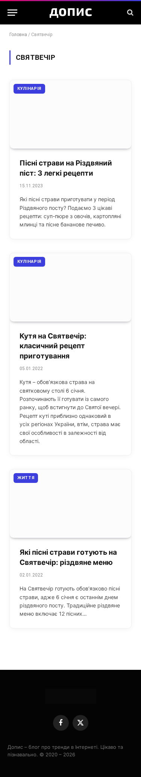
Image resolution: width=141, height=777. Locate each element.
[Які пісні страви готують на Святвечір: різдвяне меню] (70, 503)
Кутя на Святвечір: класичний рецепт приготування (53, 346)
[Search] (129, 12)
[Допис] (70, 12)
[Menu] (12, 12)
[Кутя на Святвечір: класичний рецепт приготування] (70, 287)
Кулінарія (29, 88)
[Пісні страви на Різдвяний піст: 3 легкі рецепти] (70, 114)
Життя (25, 477)
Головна (18, 34)
